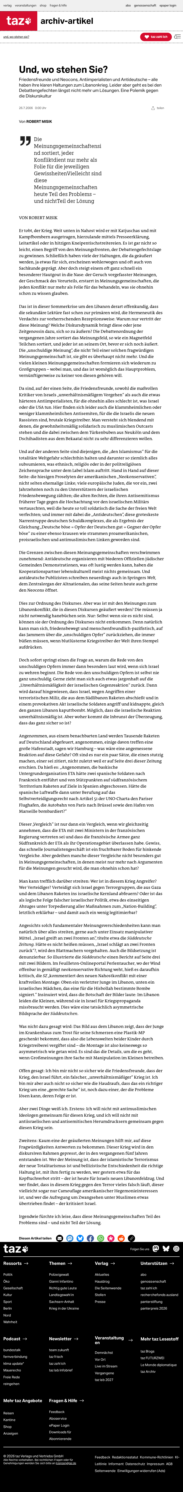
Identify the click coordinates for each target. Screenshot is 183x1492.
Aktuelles (102, 1274)
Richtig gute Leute (63, 1288)
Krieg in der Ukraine (64, 1308)
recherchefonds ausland (159, 1295)
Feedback (56, 1412)
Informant (116, 1464)
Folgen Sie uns (139, 1249)
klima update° (13, 1363)
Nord (7, 1315)
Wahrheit (10, 1322)
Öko (6, 1281)
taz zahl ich (149, 1288)
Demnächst (104, 1352)
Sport (7, 1302)
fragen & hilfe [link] (58, 5)
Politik (7, 1274)
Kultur (7, 1295)
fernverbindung (15, 1357)
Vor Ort (100, 1359)
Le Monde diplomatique (159, 1365)
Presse (100, 1302)
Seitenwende (105, 1471)
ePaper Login (59, 1425)
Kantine (9, 1420)
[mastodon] (156, 1251)
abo (143, 1274)
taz (16, 1249)
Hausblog (102, 1281)
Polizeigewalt (59, 1274)
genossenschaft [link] (145, 5)
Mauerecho (12, 1370)
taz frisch (56, 1357)
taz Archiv (148, 1371)
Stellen (100, 1295)
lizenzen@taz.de (66, 1463)
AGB (169, 1464)
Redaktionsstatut (125, 1457)
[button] (177, 36)
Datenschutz (135, 1464)
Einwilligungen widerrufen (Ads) (141, 1471)
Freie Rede (11, 1377)
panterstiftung (151, 1302)
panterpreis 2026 (154, 1308)
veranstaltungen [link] (25, 5)
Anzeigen (10, 1433)
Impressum (156, 1464)
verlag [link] (7, 5)
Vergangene (104, 1373)
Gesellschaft (13, 1288)
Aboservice (58, 1418)
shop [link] (43, 5)
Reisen (8, 1413)
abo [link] (128, 5)
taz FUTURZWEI (152, 1358)
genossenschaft (153, 1281)
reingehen (11, 1384)
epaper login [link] (168, 5)
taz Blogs (147, 1351)
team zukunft (59, 1350)
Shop (7, 1427)
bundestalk (12, 1350)
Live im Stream (106, 1366)
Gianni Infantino (61, 1281)
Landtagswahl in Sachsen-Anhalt (61, 1298)
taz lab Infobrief (61, 1370)
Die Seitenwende (108, 1288)
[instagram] (176, 1251)
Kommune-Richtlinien (157, 1457)
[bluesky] (166, 1251)
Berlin (7, 1308)
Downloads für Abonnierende (60, 1435)
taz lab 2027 (104, 1380)
